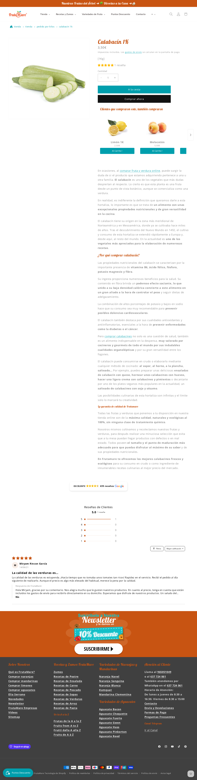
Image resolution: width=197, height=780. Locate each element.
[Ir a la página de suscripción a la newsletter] (98, 634)
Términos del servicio (128, 773)
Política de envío (149, 773)
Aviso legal (166, 773)
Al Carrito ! (117, 151)
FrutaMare (39, 773)
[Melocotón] (157, 127)
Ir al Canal (151, 730)
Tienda (17, 26)
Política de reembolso (79, 773)
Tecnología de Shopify (55, 773)
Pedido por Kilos (46, 26)
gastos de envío (133, 52)
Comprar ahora (134, 99)
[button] (171, 14)
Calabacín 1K (65, 26)
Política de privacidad (103, 773)
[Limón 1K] (117, 127)
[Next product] (191, 135)
